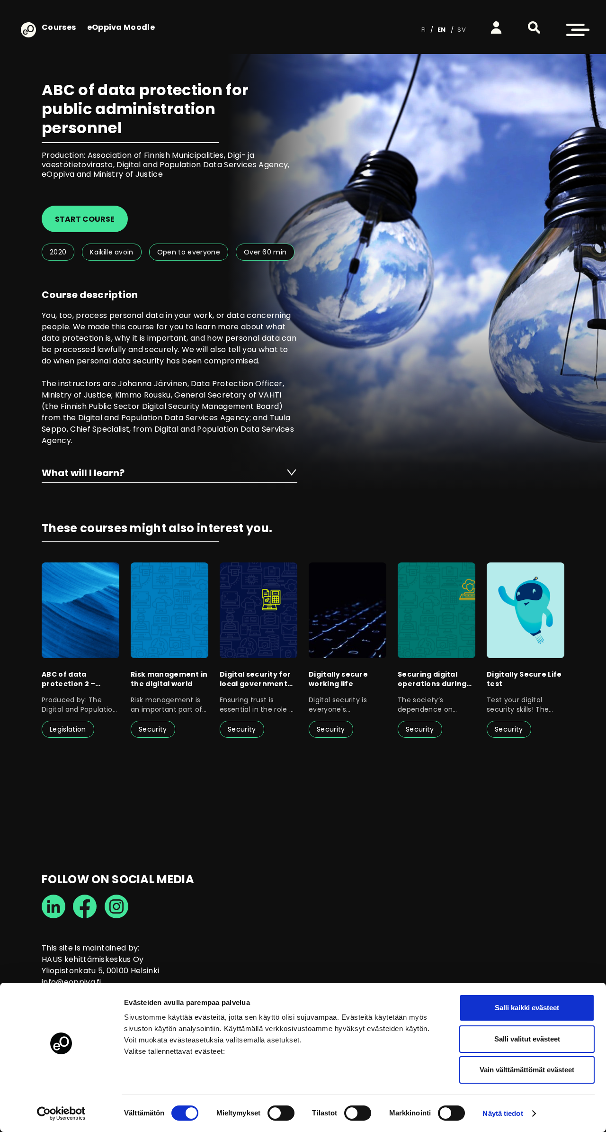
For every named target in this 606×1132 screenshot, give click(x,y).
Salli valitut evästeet (527, 1039)
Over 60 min (265, 252)
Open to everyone (188, 252)
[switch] (280, 1113)
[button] (534, 27)
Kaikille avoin (111, 252)
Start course (85, 219)
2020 (58, 252)
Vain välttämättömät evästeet (527, 1070)
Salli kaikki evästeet (527, 1008)
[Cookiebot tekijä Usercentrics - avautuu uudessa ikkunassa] (61, 1113)
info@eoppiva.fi (71, 982)
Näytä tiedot (502, 1113)
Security (153, 729)
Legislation (68, 729)
